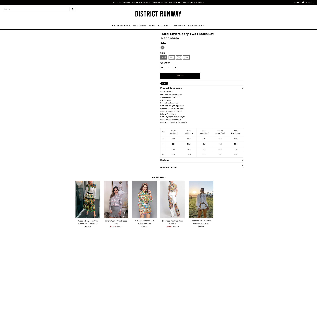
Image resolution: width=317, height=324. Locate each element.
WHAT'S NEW (139, 25)
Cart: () (308, 2)
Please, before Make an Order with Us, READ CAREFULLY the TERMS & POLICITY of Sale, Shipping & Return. (158, 2)
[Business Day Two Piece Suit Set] (172, 199)
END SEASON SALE (121, 25)
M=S (171, 57)
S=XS (164, 57)
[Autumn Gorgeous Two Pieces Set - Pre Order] (87, 199)
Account (297, 2)
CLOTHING (163, 25)
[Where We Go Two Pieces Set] (116, 199)
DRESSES (178, 25)
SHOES (152, 25)
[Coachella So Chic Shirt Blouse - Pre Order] (201, 199)
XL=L (186, 57)
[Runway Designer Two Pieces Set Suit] (144, 199)
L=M (178, 57)
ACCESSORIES (195, 25)
